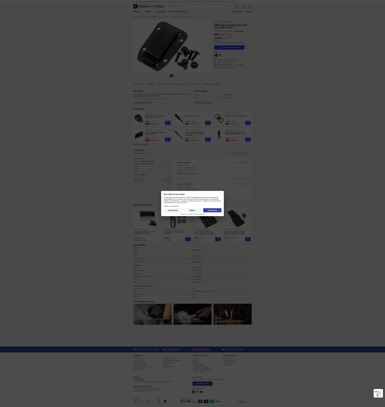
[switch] (378, 395)
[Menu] (382, 390)
